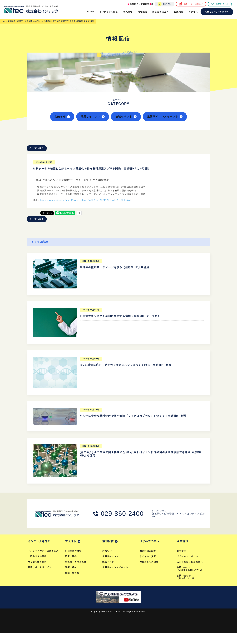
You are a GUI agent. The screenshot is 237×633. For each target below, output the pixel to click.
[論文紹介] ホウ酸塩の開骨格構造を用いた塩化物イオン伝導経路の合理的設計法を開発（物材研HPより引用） (141, 454)
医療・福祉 (71, 567)
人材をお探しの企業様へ (217, 11)
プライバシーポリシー (188, 556)
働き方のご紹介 (148, 551)
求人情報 (70, 541)
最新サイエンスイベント (162, 116)
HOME (90, 11)
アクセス (193, 11)
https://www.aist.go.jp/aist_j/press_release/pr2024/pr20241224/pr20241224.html (85, 200)
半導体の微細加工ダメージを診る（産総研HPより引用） (116, 267)
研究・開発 (71, 556)
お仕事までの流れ (149, 562)
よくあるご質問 (148, 556)
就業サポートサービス (39, 567)
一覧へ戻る (38, 148)
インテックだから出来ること (43, 551)
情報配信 (108, 541)
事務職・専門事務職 (75, 562)
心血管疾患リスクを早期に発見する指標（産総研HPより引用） (120, 316)
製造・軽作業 (72, 573)
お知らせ (60, 116)
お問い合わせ (222, 4)
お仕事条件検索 (73, 551)
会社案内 (181, 551)
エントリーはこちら (193, 4)
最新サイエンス (90, 116)
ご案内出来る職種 (37, 556)
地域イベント (123, 116)
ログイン (167, 4)
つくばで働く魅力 (37, 562)
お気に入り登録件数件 (141, 4)
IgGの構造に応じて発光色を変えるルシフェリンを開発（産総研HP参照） (127, 364)
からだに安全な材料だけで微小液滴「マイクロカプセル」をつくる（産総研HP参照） (134, 415)
